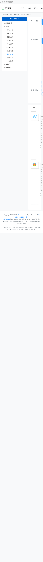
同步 (36, 8)
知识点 (8, 64)
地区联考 (28, 14)
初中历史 (16, 14)
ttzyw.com (21, 215)
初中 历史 (13, 19)
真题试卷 (10, 51)
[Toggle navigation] (40, 2)
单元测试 (10, 44)
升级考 (8, 67)
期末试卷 (10, 37)
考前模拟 (10, 61)
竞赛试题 (10, 58)
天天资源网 (9, 2)
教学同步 (9, 23)
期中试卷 (10, 33)
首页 (22, 8)
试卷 (29, 8)
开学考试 (10, 30)
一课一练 (10, 47)
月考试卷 (10, 40)
